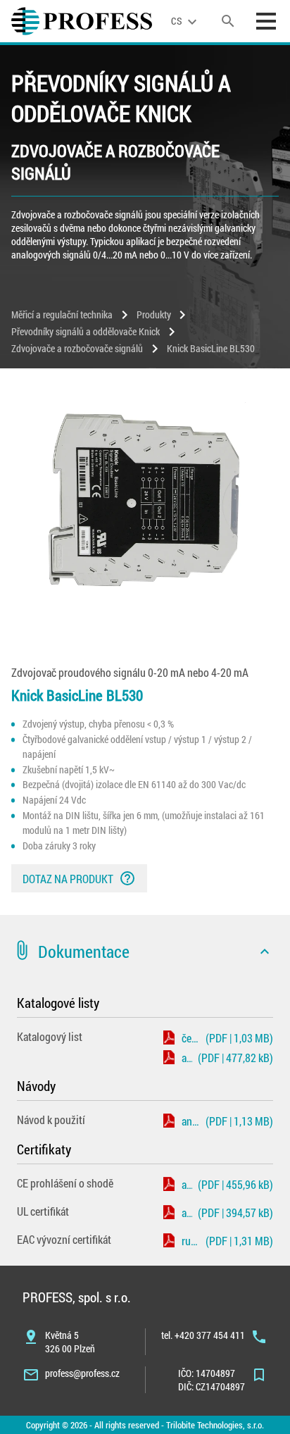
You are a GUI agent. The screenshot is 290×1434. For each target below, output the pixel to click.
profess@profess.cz (82, 1373)
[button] (145, 951)
